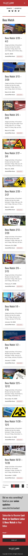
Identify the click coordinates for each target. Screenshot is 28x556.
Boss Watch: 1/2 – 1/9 (12, 346)
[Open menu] (25, 3)
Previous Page (5, 486)
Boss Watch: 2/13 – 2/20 (13, 231)
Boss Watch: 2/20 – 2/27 (13, 193)
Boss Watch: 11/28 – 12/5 (13, 423)
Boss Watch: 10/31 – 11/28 (13, 461)
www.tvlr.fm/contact (11, 508)
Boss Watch (19, 56)
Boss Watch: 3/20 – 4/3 (13, 39)
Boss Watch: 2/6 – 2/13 (13, 269)
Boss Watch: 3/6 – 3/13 (13, 116)
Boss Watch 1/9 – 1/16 (12, 308)
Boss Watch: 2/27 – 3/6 (13, 154)
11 (22, 486)
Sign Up (14, 540)
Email (5, 532)
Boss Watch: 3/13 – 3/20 (13, 78)
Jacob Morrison (10, 56)
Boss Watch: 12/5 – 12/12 (13, 384)
